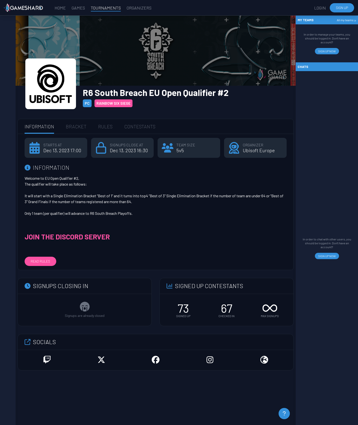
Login (320, 7)
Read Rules (40, 261)
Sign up (342, 8)
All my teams (345, 20)
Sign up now (327, 51)
